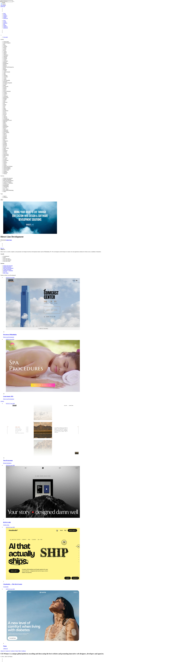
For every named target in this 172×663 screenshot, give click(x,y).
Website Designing (7, 267)
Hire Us (2, 248)
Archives (13, 650)
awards (4, 14)
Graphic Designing (7, 269)
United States (9, 240)
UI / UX (5, 271)
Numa (5, 646)
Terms (16, 650)
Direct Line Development (8, 337)
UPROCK (5, 648)
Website (4, 4)
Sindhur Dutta (6, 525)
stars (4, 24)
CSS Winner (3, 5)
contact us (5, 26)
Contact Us (7, 650)
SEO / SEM (5, 273)
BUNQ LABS (7, 522)
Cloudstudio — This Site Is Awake (12, 584)
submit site (3, 6)
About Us (3, 650)
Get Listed (5, 37)
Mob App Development (8, 268)
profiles (4, 17)
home (4, 13)
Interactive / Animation (8, 270)
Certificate (23, 650)
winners (2, 401)
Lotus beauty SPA (8, 396)
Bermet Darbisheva (7, 463)
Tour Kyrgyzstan (8, 460)
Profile (3, 2)
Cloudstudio (5, 586)
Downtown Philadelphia (10, 334)
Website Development (8, 265)
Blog (20, 650)
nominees (5, 15)
